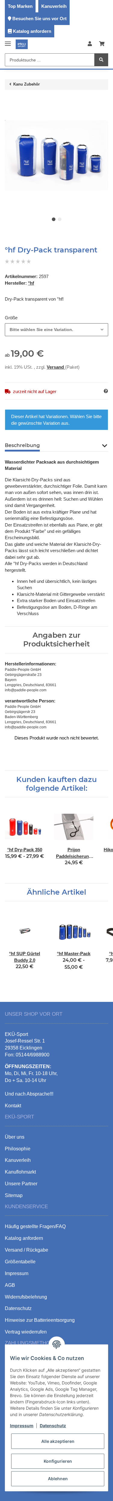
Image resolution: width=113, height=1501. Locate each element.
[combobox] (56, 329)
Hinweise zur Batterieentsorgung (40, 1320)
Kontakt (13, 1105)
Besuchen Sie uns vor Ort (39, 18)
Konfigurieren (58, 1461)
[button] (90, 44)
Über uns (14, 1137)
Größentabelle (20, 1261)
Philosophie (17, 1148)
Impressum (21, 1425)
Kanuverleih (54, 6)
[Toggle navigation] (8, 41)
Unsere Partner (21, 1183)
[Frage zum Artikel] (105, 391)
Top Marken (20, 6)
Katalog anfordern (32, 31)
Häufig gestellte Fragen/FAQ (35, 1226)
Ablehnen (58, 1478)
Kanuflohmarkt (20, 1171)
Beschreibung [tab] (22, 445)
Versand (56, 367)
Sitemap (14, 1195)
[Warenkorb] (102, 44)
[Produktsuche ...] (101, 59)
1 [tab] (53, 219)
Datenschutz (53, 1425)
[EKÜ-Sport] (22, 44)
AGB (10, 1285)
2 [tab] (59, 219)
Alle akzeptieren (57, 1441)
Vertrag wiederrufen (26, 1331)
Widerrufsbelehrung (26, 1296)
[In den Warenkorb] (9, 100)
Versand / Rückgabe (26, 1249)
